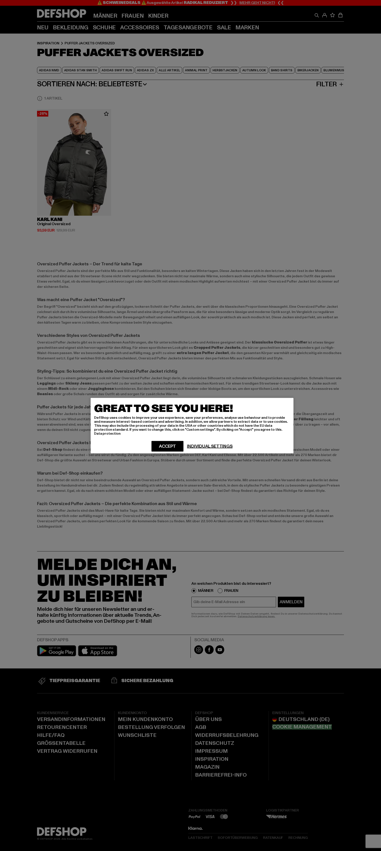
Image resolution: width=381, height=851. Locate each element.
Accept (167, 446)
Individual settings (209, 446)
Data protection (107, 433)
